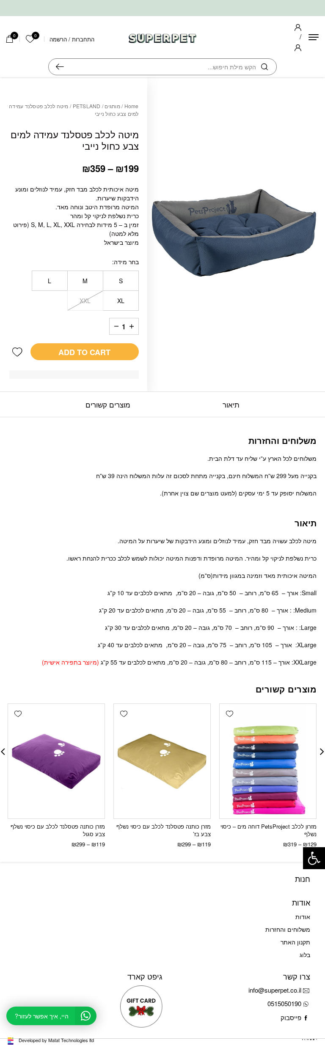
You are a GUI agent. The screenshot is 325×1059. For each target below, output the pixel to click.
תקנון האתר (295, 942)
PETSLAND (87, 105)
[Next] (3, 751)
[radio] (121, 281)
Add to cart (84, 352)
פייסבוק (291, 1017)
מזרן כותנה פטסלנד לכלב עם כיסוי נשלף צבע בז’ (163, 830)
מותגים (112, 105)
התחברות (83, 39)
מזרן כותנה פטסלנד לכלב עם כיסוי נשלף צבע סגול (58, 830)
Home (131, 105)
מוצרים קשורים (107, 404)
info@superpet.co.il (274, 989)
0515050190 (284, 1003)
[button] (17, 351)
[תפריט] (313, 37)
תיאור (231, 404)
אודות (302, 916)
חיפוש (60, 67)
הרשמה (58, 39)
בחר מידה (126, 261)
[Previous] (322, 751)
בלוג (305, 954)
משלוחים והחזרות (287, 929)
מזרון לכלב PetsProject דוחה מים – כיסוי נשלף (268, 830)
